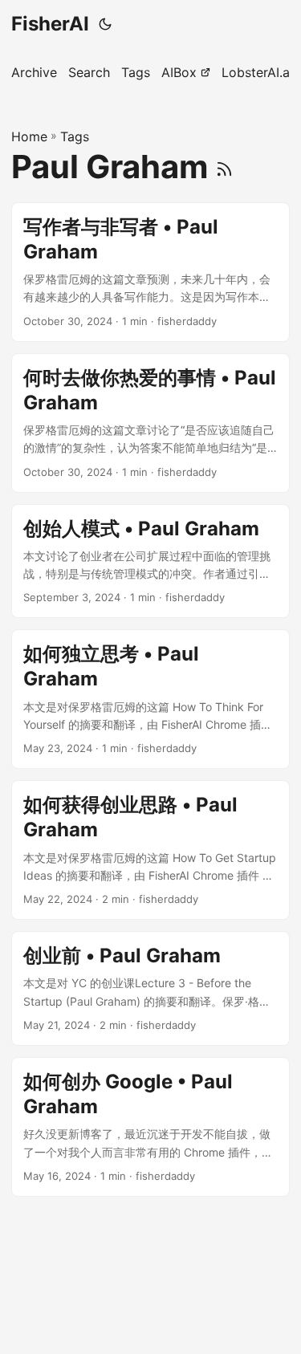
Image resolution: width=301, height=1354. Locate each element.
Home (29, 136)
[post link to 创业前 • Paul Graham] (150, 988)
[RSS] (224, 166)
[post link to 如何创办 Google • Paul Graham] (150, 1127)
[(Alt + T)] (105, 24)
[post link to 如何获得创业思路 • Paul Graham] (150, 850)
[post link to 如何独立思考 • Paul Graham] (150, 699)
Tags (74, 136)
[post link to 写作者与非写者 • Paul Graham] (150, 272)
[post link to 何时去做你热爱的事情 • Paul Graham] (150, 423)
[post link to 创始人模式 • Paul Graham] (150, 561)
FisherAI (50, 23)
